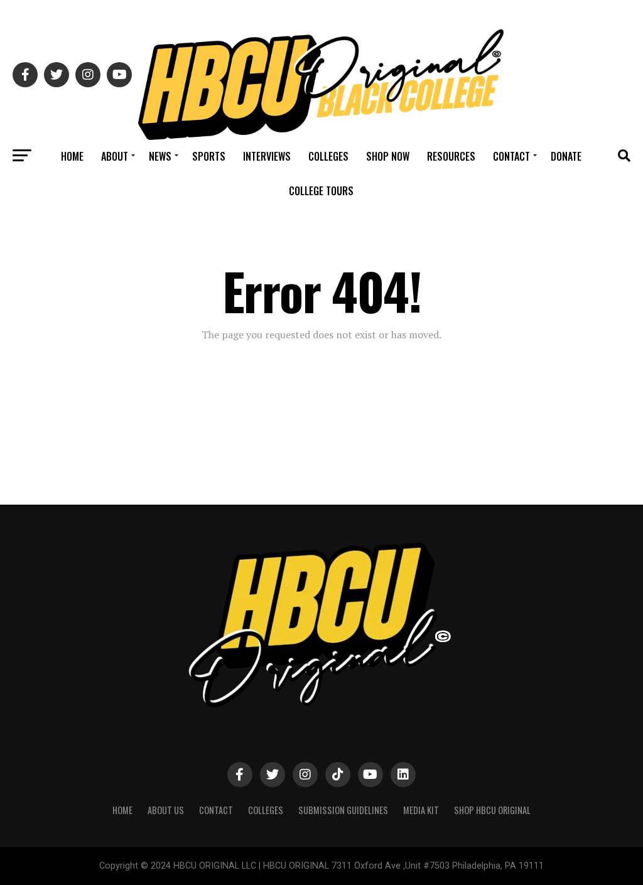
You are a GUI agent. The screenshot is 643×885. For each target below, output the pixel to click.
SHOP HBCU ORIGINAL (492, 810)
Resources (451, 156)
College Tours (321, 190)
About (114, 156)
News (160, 156)
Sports (208, 156)
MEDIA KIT (421, 810)
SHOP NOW (387, 156)
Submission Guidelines (343, 810)
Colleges (328, 156)
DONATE (566, 156)
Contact (511, 156)
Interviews (267, 156)
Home (72, 156)
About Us (166, 810)
